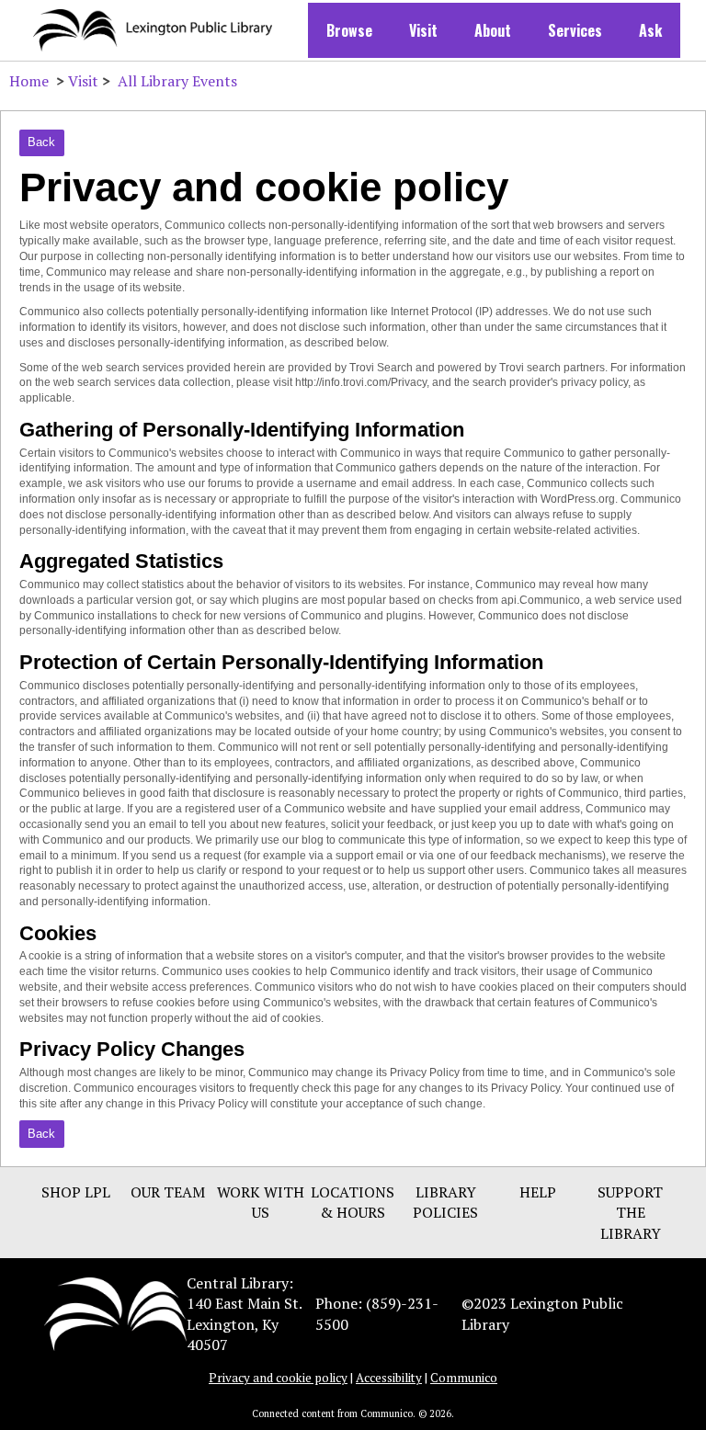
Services (575, 30)
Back (41, 142)
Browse (349, 30)
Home (29, 81)
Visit (423, 30)
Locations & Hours (352, 1202)
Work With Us (260, 1202)
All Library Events (177, 81)
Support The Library (630, 1212)
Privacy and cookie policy (278, 1377)
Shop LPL (75, 1192)
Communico (463, 1377)
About (492, 30)
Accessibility (389, 1377)
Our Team (168, 1192)
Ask (650, 30)
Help (537, 1192)
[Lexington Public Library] (115, 1312)
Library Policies (445, 1202)
